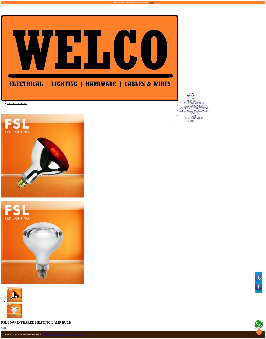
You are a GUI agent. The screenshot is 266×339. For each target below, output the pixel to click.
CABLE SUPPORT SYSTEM (194, 108)
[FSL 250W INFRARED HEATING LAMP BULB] (42, 197)
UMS (194, 116)
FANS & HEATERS (194, 118)
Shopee (151, 3)
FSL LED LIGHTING (194, 103)
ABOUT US (191, 96)
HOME (191, 93)
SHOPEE (191, 121)
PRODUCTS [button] (191, 101)
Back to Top (259, 332)
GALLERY (191, 98)
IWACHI (194, 113)
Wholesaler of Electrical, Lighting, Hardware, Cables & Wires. (64, 335)
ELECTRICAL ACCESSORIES (194, 111)
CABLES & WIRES (194, 106)
